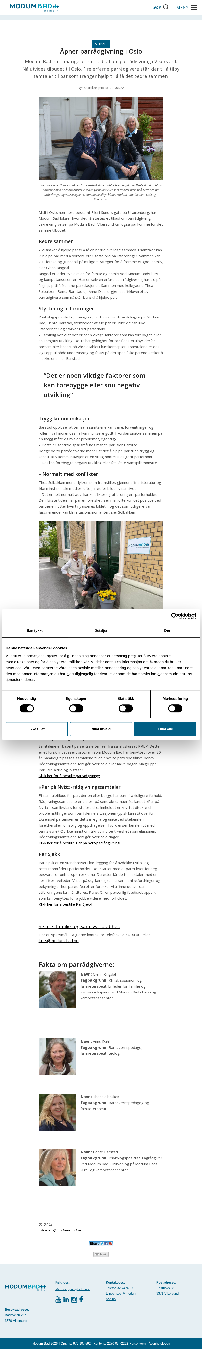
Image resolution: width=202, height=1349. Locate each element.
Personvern (137, 1343)
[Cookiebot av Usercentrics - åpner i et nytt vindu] (174, 616)
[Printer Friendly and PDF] (101, 1253)
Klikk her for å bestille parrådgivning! (69, 775)
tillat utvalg (101, 729)
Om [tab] (167, 630)
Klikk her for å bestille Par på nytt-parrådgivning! (80, 842)
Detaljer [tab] (101, 630)
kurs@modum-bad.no (59, 940)
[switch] (76, 708)
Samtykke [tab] (35, 630)
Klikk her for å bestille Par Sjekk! (65, 904)
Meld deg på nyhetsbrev (72, 1289)
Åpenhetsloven (159, 1343)
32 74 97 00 (125, 1288)
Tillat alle (165, 729)
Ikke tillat (37, 729)
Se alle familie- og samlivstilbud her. (79, 926)
